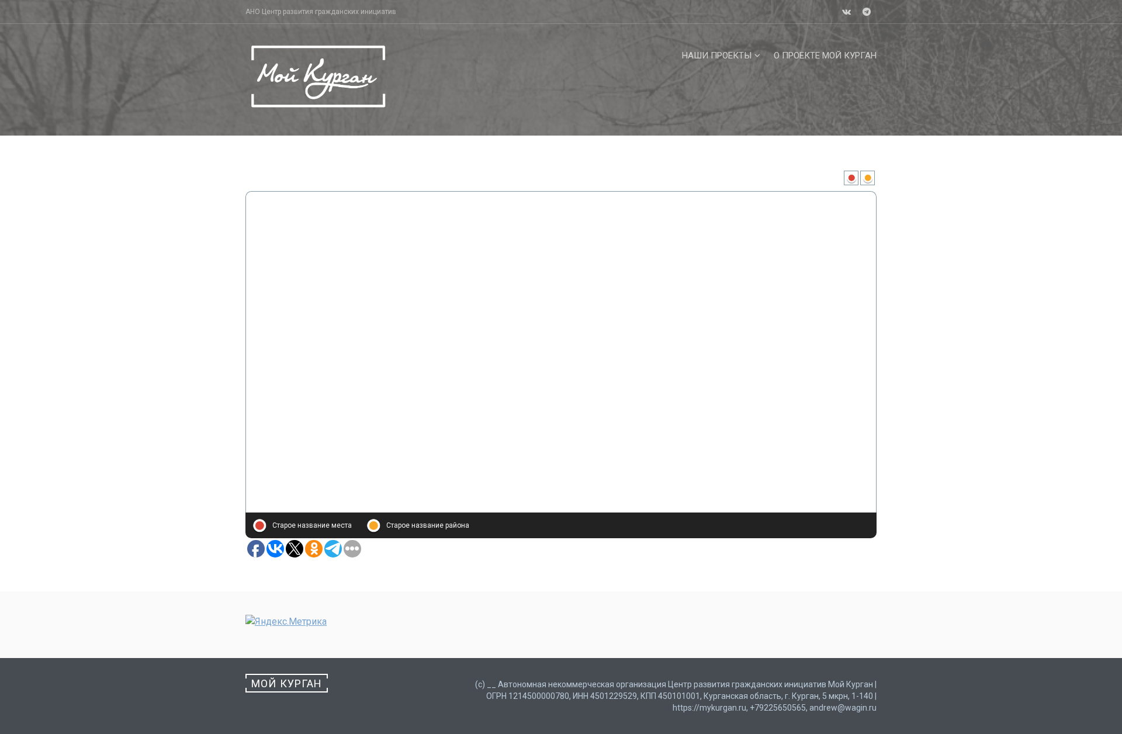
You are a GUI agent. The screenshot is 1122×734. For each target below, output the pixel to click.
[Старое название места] (852, 180)
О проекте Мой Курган (825, 55)
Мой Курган (286, 683)
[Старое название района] (868, 180)
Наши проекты (717, 55)
